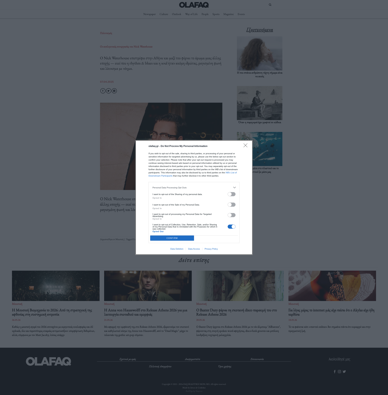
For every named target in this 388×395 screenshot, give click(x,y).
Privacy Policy (211, 249)
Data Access (194, 249)
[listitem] (194, 187)
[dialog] (194, 197)
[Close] (246, 146)
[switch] (232, 194)
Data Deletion (176, 249)
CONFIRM (172, 238)
